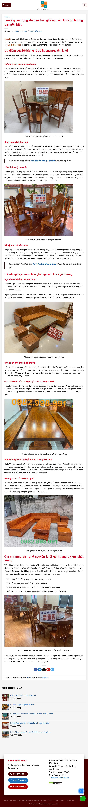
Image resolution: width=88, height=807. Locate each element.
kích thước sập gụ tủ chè (42, 160)
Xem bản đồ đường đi (60, 778)
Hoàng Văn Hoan (36, 31)
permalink (45, 677)
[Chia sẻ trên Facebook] (36, 669)
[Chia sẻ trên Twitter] (40, 669)
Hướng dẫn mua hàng (49, 800)
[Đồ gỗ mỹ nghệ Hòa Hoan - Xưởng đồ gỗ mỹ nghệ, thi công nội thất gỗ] (44, 5)
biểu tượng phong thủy (44, 264)
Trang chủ (7, 800)
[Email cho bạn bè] (44, 669)
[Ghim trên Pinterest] (48, 669)
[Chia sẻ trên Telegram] (52, 669)
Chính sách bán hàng (30, 800)
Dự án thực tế (71, 800)
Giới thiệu (17, 800)
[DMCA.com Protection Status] (55, 783)
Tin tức (7, 17)
